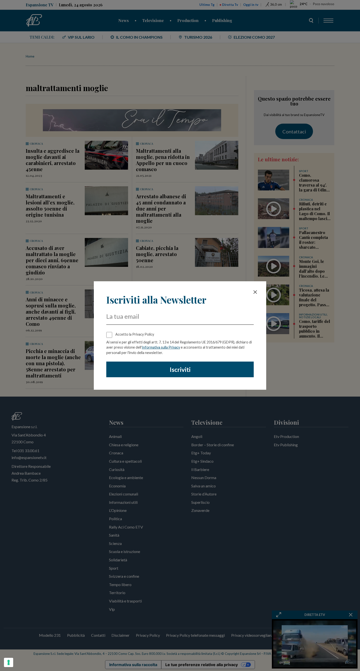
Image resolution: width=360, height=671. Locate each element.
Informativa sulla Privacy (161, 347)
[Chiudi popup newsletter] (255, 292)
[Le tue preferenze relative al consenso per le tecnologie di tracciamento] (8, 662)
